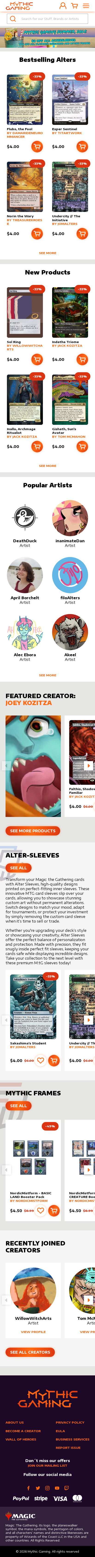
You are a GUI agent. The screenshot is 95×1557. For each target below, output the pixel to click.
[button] (88, 765)
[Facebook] (28, 1488)
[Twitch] (66, 1488)
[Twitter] (38, 1488)
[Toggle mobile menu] (86, 5)
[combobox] (47, 19)
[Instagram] (47, 1488)
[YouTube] (57, 1488)
